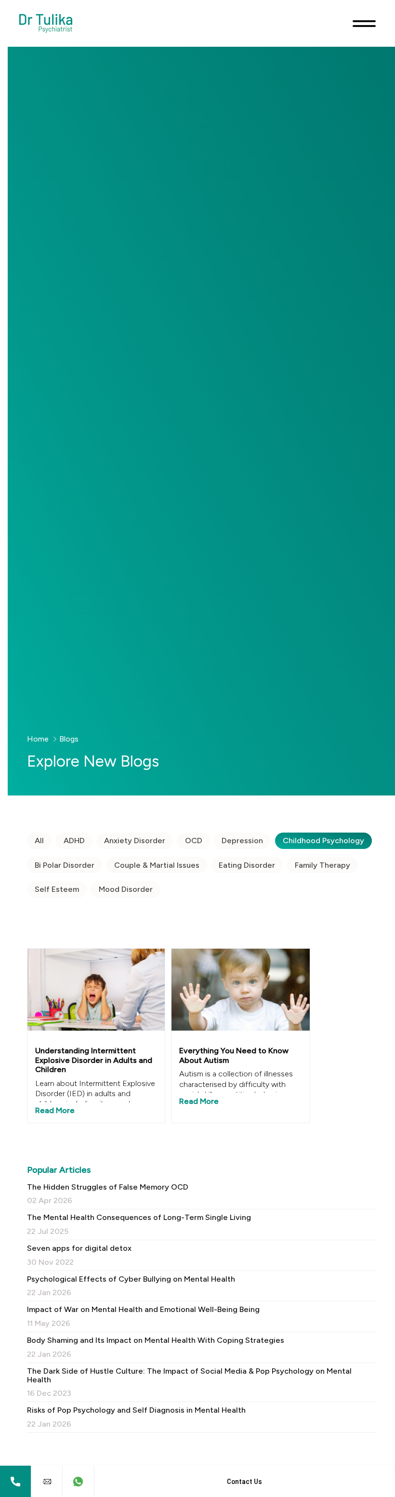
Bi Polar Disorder (64, 865)
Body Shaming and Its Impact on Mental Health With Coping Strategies (155, 1347)
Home (38, 738)
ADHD (74, 840)
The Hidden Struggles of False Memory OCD (107, 1194)
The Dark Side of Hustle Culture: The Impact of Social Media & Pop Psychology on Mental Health (189, 1382)
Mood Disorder (126, 889)
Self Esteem (57, 889)
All (39, 840)
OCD (193, 840)
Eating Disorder (247, 865)
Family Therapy (322, 865)
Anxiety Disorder (134, 840)
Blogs (69, 738)
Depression (242, 840)
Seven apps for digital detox (79, 1255)
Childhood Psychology (323, 840)
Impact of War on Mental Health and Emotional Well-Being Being (143, 1316)
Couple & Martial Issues (156, 865)
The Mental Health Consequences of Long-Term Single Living (139, 1224)
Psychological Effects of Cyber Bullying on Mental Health (131, 1286)
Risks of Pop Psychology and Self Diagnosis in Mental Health (136, 1417)
